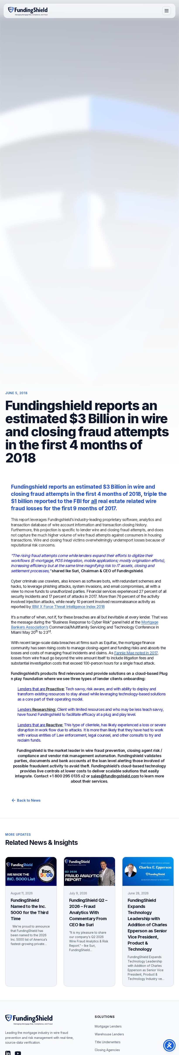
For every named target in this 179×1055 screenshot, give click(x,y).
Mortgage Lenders (108, 1026)
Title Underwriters (107, 1042)
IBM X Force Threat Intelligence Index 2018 (68, 606)
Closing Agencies (107, 1050)
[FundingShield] (27, 10)
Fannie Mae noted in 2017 (135, 653)
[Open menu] (166, 10)
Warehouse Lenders (109, 1034)
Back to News (26, 800)
